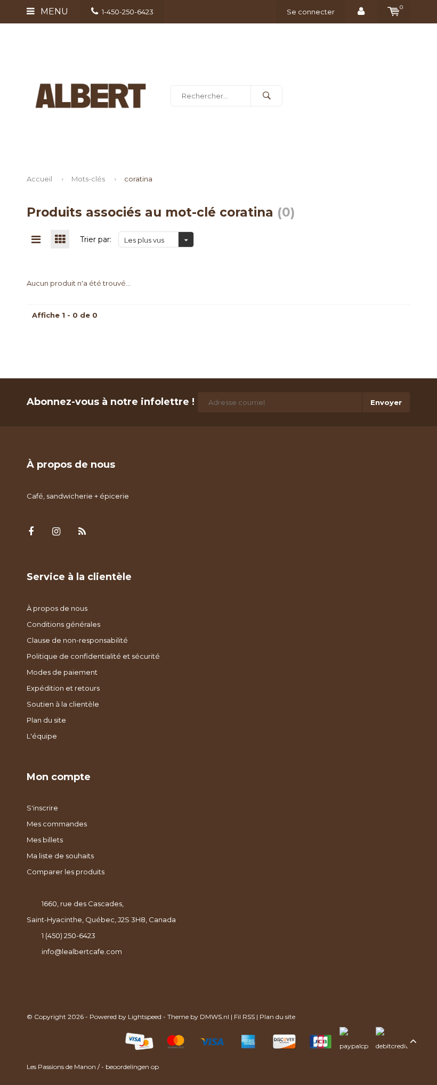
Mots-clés (88, 179)
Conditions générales (63, 624)
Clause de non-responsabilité (77, 640)
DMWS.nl (214, 1017)
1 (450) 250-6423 (68, 935)
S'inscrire (42, 808)
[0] (393, 11)
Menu (53, 11)
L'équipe (42, 736)
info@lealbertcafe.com (82, 951)
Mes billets (45, 839)
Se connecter (311, 11)
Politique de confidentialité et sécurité (93, 656)
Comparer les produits (65, 871)
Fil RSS (244, 1017)
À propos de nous (57, 608)
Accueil (39, 179)
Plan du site (46, 720)
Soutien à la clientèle (63, 704)
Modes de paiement (62, 672)
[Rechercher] (266, 95)
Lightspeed (144, 1017)
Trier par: (95, 239)
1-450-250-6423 (127, 11)
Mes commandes (57, 823)
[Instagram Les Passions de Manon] (56, 532)
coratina (138, 179)
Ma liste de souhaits (60, 855)
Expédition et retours (63, 688)
